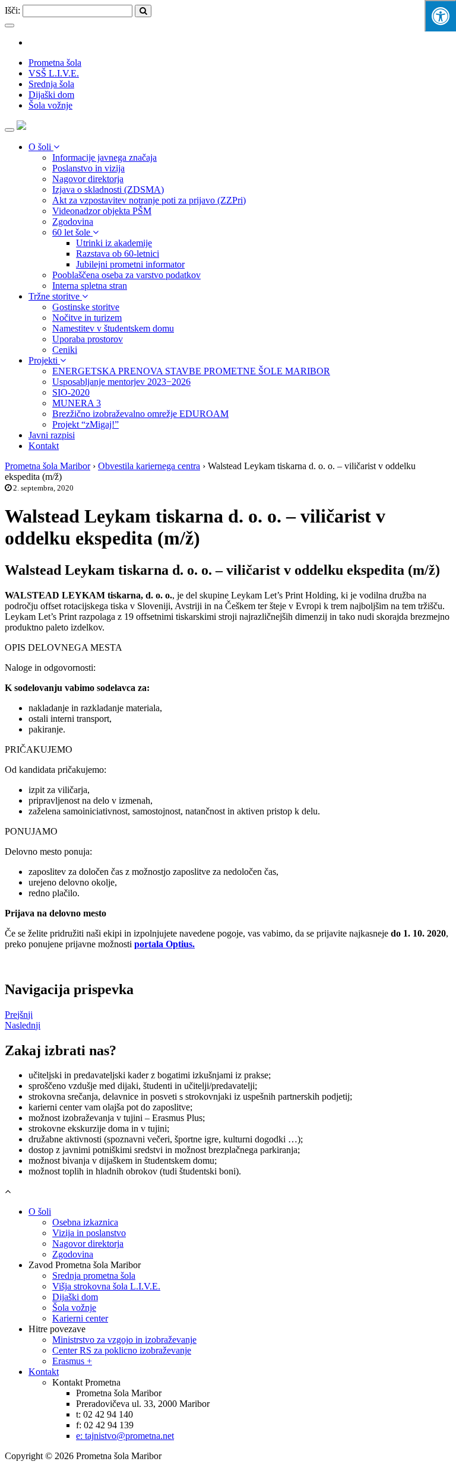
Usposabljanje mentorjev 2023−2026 (121, 382)
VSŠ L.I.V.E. (53, 73)
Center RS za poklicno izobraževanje (121, 1350)
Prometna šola (54, 63)
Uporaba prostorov (87, 339)
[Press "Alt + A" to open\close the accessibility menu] (440, 15)
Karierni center (80, 1318)
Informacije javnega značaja (104, 157)
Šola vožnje (50, 105)
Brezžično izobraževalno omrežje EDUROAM (140, 414)
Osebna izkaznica (85, 1222)
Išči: (12, 10)
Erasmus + (72, 1361)
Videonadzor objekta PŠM (101, 211)
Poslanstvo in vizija (88, 168)
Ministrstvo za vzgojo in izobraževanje (124, 1340)
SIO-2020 (71, 392)
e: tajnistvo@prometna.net (125, 1436)
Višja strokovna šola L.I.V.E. (106, 1286)
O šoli (40, 147)
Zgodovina (72, 221)
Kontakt (43, 446)
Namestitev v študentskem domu (113, 328)
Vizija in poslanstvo (89, 1233)
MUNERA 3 (76, 403)
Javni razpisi (51, 435)
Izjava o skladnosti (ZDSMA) (108, 189)
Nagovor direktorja (88, 179)
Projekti (44, 360)
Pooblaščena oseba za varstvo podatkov (126, 275)
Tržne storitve (55, 296)
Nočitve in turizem (87, 318)
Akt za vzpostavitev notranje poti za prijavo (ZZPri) (149, 200)
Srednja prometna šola (93, 1276)
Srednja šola (51, 84)
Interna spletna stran (89, 286)
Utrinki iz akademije (114, 243)
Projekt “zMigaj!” (85, 424)
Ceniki (64, 350)
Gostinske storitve (85, 307)
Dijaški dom (51, 95)
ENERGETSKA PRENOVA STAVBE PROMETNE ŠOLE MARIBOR (191, 371)
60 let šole (72, 232)
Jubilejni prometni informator (130, 264)
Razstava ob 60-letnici (117, 254)
